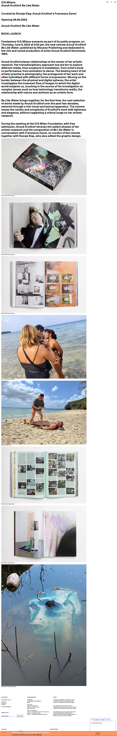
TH (106, 720)
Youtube (3, 704)
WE (103, 720)
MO (97, 720)
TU (100, 720)
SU (94, 720)
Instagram (4, 703)
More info (39, 734)
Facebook (3, 702)
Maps (28, 702)
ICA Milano (8, 2)
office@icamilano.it (6, 700)
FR (109, 720)
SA (91, 720)
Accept (97, 733)
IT (111, 2)
